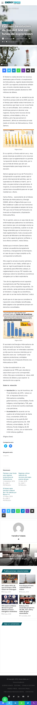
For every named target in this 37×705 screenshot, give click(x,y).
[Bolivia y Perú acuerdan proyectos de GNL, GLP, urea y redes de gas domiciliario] (27, 599)
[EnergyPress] (13, 2)
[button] (5, 700)
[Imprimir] (33, 70)
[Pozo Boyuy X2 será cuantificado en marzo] (27, 579)
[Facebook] (4, 70)
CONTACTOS (29, 692)
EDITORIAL (17, 685)
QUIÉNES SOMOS (7, 685)
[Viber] (23, 70)
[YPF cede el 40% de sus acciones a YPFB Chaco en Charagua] (10, 579)
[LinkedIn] (14, 70)
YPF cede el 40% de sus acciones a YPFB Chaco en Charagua (9, 587)
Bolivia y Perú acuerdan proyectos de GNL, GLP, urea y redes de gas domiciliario (26, 609)
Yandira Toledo (9, 38)
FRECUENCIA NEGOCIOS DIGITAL (14, 692)
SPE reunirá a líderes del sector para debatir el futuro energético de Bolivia (9, 608)
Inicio (5, 8)
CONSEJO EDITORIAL (28, 685)
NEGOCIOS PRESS (24, 688)
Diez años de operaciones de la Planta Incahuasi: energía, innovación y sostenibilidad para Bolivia (18, 557)
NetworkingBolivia (18, 682)
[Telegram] (23, 511)
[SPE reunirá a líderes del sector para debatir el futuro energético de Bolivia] (10, 599)
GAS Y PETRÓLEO (13, 8)
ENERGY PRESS (12, 688)
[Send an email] (13, 38)
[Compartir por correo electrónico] (28, 70)
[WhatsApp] (19, 70)
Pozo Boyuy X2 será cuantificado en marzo (26, 587)
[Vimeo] (28, 696)
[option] (18, 555)
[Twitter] (9, 70)
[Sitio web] (18, 539)
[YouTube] (23, 696)
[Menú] (2, 3)
